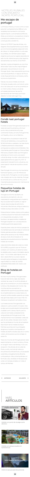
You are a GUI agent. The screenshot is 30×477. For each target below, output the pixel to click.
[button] (15, 2)
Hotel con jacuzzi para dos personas (13, 470)
